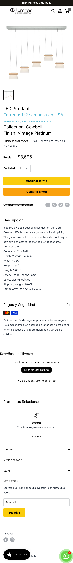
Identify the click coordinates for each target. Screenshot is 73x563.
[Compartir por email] (67, 204)
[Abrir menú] (5, 11)
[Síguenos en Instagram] (12, 539)
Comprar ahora (36, 191)
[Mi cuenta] (60, 11)
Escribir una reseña (36, 369)
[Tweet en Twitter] (60, 204)
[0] (67, 11)
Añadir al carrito (36, 180)
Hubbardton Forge (15, 141)
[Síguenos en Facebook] (5, 539)
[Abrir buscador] (53, 11)
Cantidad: (9, 168)
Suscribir (14, 512)
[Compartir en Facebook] (47, 204)
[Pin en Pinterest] (54, 204)
